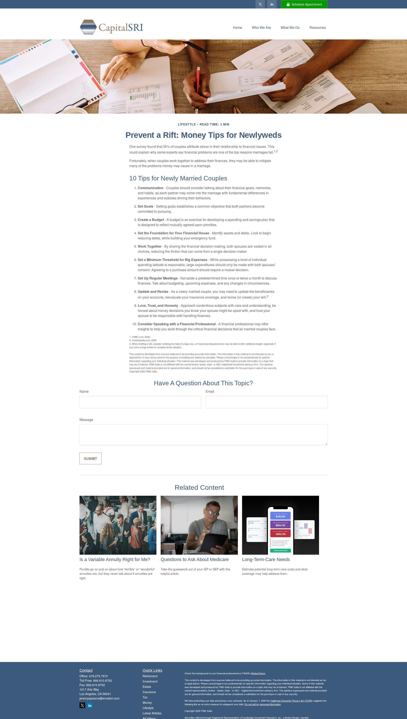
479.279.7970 (98, 676)
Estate (147, 686)
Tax (145, 697)
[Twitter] (260, 4)
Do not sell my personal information (263, 704)
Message (86, 419)
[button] (237, 27)
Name (84, 391)
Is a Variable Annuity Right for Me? (114, 559)
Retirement (150, 676)
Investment (150, 681)
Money (147, 702)
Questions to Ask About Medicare (195, 559)
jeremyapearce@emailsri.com (99, 698)
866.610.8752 (102, 680)
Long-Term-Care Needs (266, 559)
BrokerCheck (258, 673)
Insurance (149, 692)
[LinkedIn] (272, 4)
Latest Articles (152, 713)
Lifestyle (148, 708)
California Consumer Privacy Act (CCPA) (291, 700)
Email (210, 391)
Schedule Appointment (307, 4)
